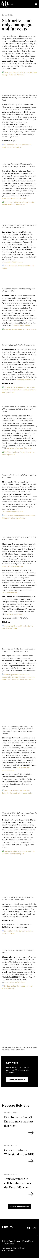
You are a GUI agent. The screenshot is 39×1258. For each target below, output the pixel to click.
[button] (36, 4)
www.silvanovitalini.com (15, 982)
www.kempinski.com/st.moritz (14, 198)
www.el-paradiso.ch (15, 614)
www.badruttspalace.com (12, 262)
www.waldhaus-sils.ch (25, 379)
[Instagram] (34, 1227)
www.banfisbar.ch (9, 593)
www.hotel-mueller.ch (23, 325)
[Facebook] (28, 1227)
